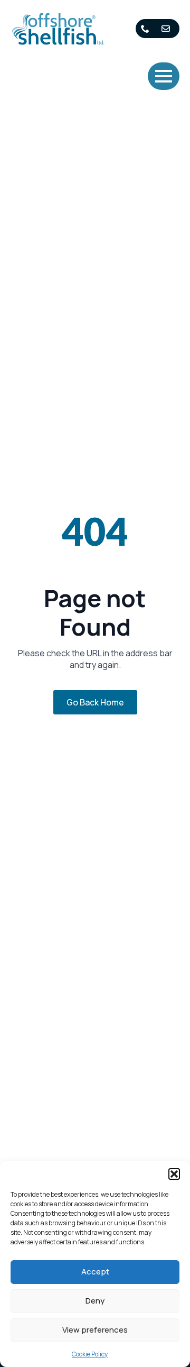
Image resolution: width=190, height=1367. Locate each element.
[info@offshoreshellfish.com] (168, 28)
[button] (174, 1174)
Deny (95, 1300)
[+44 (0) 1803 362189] (147, 28)
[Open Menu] (163, 76)
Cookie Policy (90, 1354)
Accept (95, 1271)
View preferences (95, 1329)
